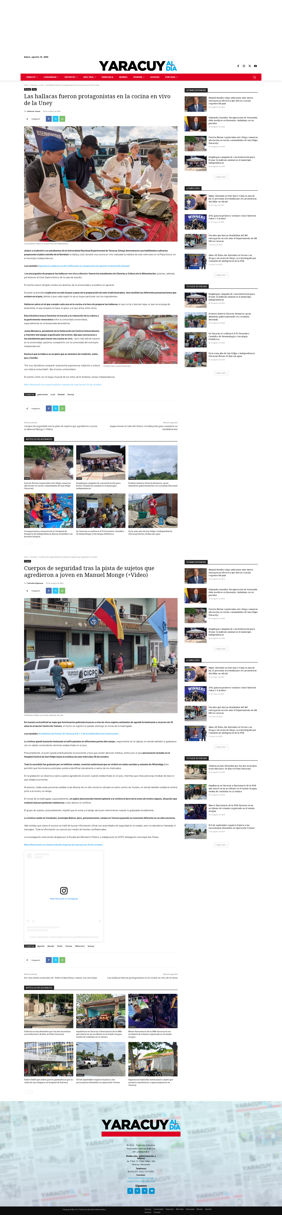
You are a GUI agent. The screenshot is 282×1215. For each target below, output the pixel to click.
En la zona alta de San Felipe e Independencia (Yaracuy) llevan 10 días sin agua (150, 532)
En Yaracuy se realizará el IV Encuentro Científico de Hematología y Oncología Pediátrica (100, 532)
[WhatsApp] (62, 119)
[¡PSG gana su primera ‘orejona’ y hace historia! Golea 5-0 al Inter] (196, 222)
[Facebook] (238, 66)
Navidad (61, 394)
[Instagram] (243, 66)
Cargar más (220, 177)
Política (132, 478)
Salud (79, 527)
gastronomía (42, 394)
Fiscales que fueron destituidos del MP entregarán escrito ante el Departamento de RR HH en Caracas (233, 238)
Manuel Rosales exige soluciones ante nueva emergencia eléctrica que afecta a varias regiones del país (231, 100)
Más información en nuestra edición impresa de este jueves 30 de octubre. (63, 384)
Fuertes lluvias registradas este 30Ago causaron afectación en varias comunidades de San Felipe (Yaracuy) (47, 486)
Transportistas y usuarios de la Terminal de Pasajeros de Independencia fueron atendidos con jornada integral (48, 534)
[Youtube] (255, 66)
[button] (254, 77)
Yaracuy (33, 85)
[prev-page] (26, 543)
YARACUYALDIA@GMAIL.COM (141, 1181)
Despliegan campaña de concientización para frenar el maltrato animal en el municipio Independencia (98, 486)
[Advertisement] (88, 20)
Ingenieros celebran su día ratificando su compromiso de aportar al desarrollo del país (84, 266)
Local (41, 85)
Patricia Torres (33, 111)
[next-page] (30, 543)
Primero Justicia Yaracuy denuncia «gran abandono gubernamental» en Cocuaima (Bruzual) (153, 484)
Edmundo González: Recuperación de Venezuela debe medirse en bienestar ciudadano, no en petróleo (233, 120)
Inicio (26, 85)
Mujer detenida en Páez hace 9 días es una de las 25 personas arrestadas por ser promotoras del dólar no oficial (233, 198)
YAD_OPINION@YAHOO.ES (141, 1178)
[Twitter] (249, 66)
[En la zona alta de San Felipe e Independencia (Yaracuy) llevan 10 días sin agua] (153, 510)
